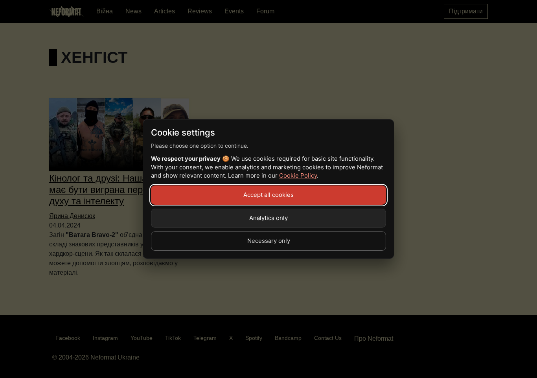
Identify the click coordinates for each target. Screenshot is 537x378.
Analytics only (268, 218)
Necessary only (268, 240)
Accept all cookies (268, 194)
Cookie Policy (298, 175)
